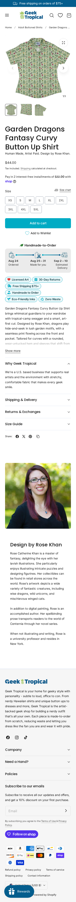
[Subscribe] (66, 811)
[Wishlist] (60, 15)
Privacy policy (33, 869)
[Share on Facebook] (17, 436)
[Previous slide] (12, 68)
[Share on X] (24, 436)
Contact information (39, 875)
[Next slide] (63, 68)
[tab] (11, 110)
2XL (61, 199)
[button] (7, 15)
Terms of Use (48, 821)
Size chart (65, 189)
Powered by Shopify (44, 894)
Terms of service (55, 869)
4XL (23, 208)
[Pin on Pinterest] (30, 436)
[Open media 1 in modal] (63, 42)
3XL (11, 208)
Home (8, 27)
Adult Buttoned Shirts (30, 27)
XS (10, 199)
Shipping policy (14, 875)
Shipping (25, 168)
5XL (36, 208)
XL (50, 199)
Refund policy (12, 869)
